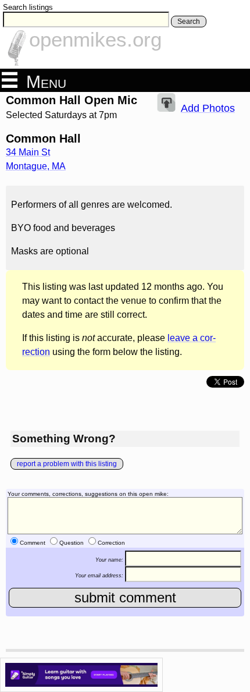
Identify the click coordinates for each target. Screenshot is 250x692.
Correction (111, 543)
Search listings (28, 7)
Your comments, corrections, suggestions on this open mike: (88, 494)
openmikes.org (95, 39)
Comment (32, 543)
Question (71, 543)
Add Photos (208, 108)
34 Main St (28, 152)
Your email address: (99, 576)
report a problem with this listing (67, 464)
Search (188, 21)
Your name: (109, 559)
